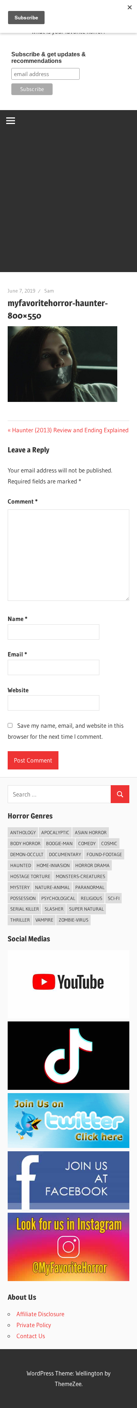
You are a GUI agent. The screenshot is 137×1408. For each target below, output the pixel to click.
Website (18, 690)
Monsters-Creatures (80, 876)
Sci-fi (113, 898)
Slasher (54, 909)
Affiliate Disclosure (40, 1314)
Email (17, 654)
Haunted (20, 865)
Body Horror (25, 843)
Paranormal (89, 887)
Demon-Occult (26, 854)
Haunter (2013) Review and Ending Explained (70, 430)
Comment (23, 501)
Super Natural (86, 909)
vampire (44, 920)
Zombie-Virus (73, 920)
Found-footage (104, 854)
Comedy (87, 843)
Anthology (23, 832)
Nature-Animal (52, 887)
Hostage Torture (30, 876)
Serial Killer (24, 909)
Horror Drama (92, 865)
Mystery (20, 887)
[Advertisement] (68, 203)
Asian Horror (91, 832)
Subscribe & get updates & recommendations (48, 57)
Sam (49, 290)
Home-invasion (53, 865)
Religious (91, 898)
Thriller (20, 920)
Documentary (65, 854)
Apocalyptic (55, 832)
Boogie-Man (59, 843)
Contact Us (30, 1336)
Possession (23, 898)
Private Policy (33, 1325)
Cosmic (109, 843)
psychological (58, 898)
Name (17, 618)
